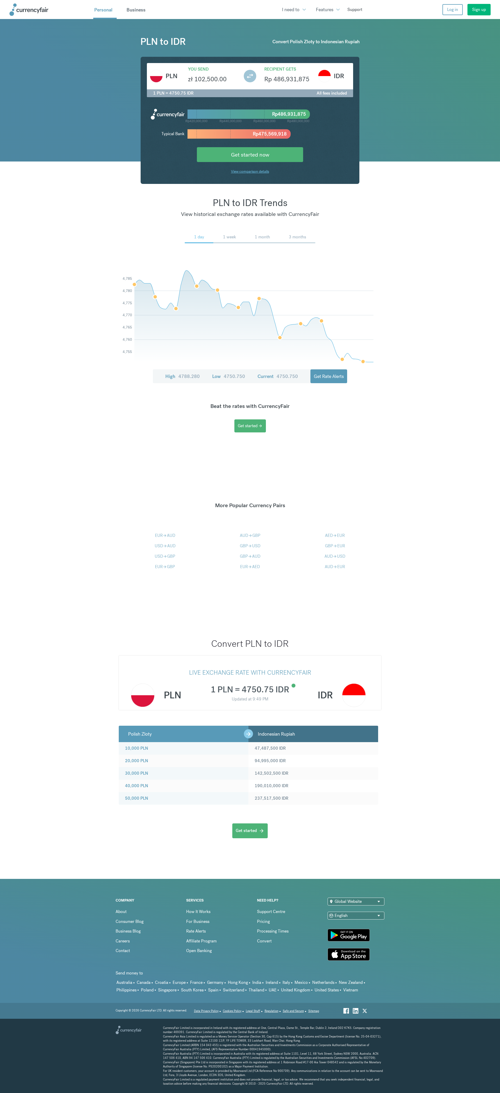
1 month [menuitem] (262, 237)
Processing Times (273, 931)
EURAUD (165, 535)
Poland (147, 990)
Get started (250, 425)
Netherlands (323, 982)
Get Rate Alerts (329, 376)
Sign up (479, 9)
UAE (273, 990)
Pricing (263, 921)
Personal (103, 10)
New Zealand (351, 982)
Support (354, 9)
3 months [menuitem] (297, 237)
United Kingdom (295, 990)
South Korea (192, 990)
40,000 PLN (136, 785)
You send (198, 69)
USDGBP (165, 556)
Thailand (256, 990)
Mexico (301, 982)
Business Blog (128, 931)
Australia (124, 982)
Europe (179, 982)
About (121, 911)
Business (136, 10)
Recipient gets (280, 69)
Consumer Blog (129, 921)
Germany (215, 982)
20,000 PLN (136, 760)
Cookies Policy (232, 1011)
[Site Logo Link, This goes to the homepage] (49, 9)
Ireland (272, 982)
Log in (452, 9)
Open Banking (199, 950)
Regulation (271, 1011)
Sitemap (313, 1011)
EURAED (250, 566)
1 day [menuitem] (199, 237)
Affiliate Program (201, 941)
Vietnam (350, 990)
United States (327, 990)
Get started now (250, 154)
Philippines (126, 990)
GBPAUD (250, 556)
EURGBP (165, 566)
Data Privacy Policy (206, 1011)
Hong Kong (238, 982)
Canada (144, 982)
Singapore (167, 990)
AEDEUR (335, 535)
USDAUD (165, 546)
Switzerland (233, 990)
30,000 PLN (136, 773)
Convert (264, 941)
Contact (123, 950)
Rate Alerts (196, 931)
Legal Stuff (253, 1011)
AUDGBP (250, 535)
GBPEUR (335, 546)
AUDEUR (335, 566)
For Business (197, 921)
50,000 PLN (136, 798)
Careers (123, 941)
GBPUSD (250, 546)
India (256, 982)
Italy (286, 982)
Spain (213, 990)
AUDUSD (334, 556)
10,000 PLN (136, 748)
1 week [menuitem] (229, 237)
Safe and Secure (293, 1011)
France (196, 982)
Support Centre (271, 911)
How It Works (198, 911)
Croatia (161, 982)
